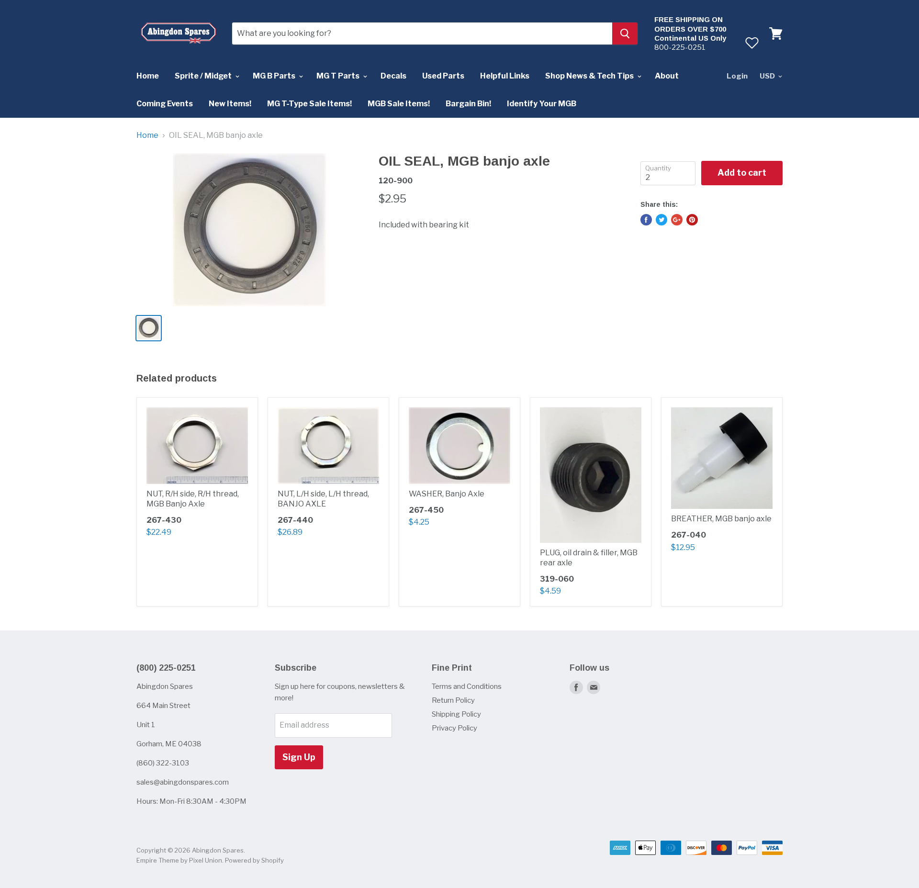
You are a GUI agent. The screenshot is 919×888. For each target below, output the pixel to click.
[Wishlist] (751, 43)
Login (737, 76)
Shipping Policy (456, 714)
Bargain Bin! (468, 103)
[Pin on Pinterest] (692, 219)
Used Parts (443, 75)
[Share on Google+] (677, 219)
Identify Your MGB (541, 103)
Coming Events (164, 103)
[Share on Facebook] (646, 219)
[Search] (625, 33)
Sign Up (298, 757)
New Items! (230, 103)
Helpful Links (504, 75)
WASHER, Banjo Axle (446, 493)
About (667, 75)
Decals (393, 75)
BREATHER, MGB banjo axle (721, 518)
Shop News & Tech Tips (590, 75)
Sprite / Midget (204, 75)
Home (147, 75)
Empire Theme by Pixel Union (179, 860)
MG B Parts (275, 75)
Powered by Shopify (254, 860)
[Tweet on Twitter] (661, 219)
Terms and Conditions (467, 686)
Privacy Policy (454, 728)
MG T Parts (338, 75)
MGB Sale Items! (399, 103)
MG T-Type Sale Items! (309, 103)
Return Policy (453, 700)
